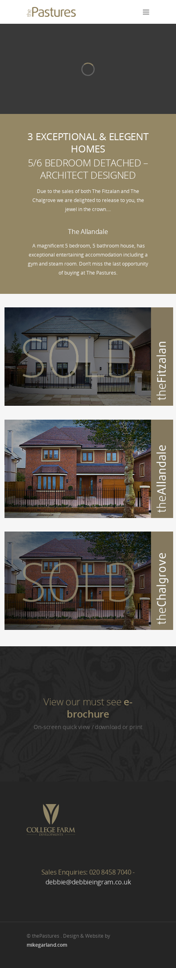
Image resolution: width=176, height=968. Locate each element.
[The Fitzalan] (89, 403)
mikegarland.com (47, 944)
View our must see (87, 707)
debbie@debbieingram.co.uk (88, 881)
